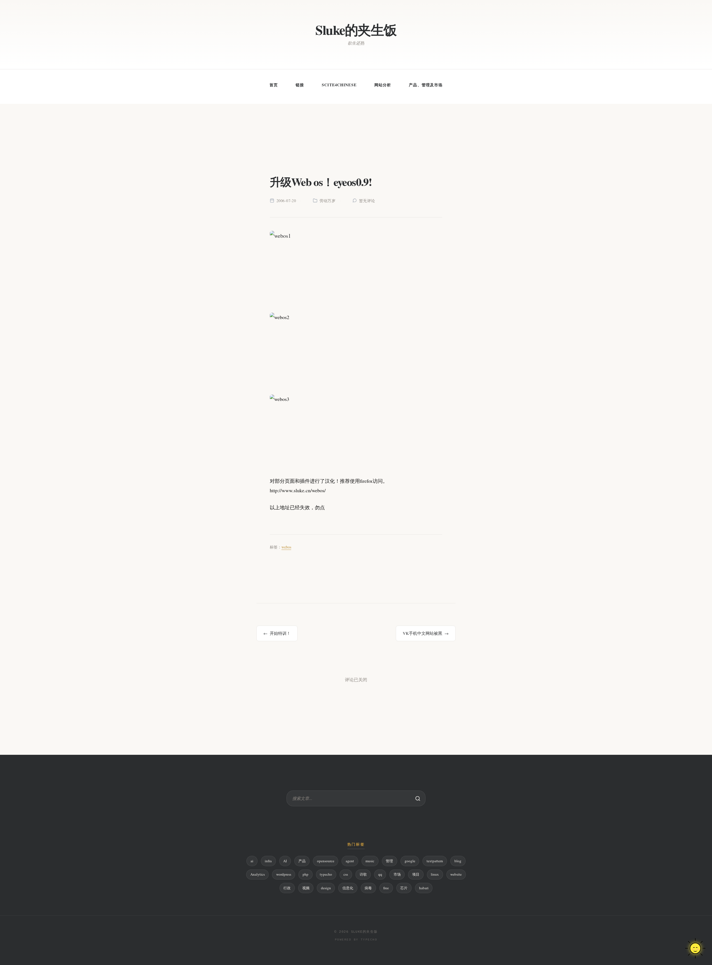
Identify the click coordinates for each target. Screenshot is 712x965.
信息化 (347, 887)
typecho (326, 874)
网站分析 (382, 85)
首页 (274, 85)
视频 (306, 887)
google (410, 860)
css (345, 874)
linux (435, 874)
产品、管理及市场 (425, 85)
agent (350, 860)
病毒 (368, 887)
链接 (300, 85)
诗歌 (363, 874)
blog (457, 860)
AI (285, 860)
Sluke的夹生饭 (356, 29)
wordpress (283, 874)
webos (286, 547)
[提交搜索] (417, 798)
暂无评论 (367, 200)
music (369, 860)
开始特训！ (280, 633)
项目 (415, 874)
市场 (397, 874)
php (305, 874)
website (456, 874)
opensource (325, 860)
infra (268, 860)
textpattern (435, 860)
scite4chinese (339, 85)
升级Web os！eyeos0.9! (321, 181)
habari (424, 887)
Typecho (369, 939)
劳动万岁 (328, 200)
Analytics (257, 874)
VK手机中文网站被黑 (422, 633)
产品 (302, 860)
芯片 (403, 887)
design (326, 887)
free (386, 887)
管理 (389, 860)
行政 (287, 887)
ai (252, 860)
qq (380, 874)
